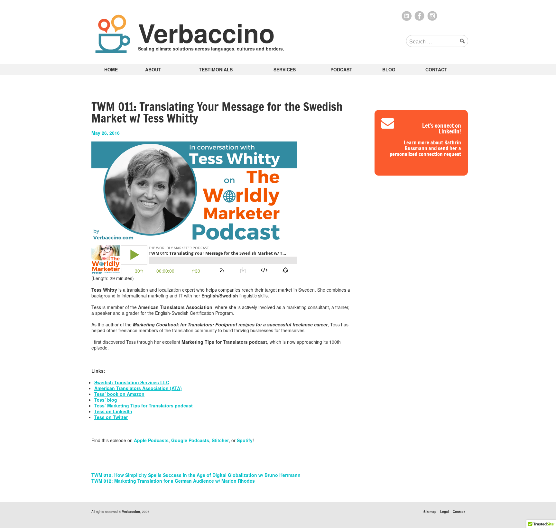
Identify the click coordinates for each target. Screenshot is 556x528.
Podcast (341, 69)
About (153, 69)
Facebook (419, 16)
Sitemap (429, 511)
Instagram (432, 16)
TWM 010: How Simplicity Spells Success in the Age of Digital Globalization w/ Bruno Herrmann (196, 475)
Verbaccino (206, 32)
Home (111, 69)
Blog (388, 69)
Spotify (245, 440)
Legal (444, 511)
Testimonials (216, 69)
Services (284, 69)
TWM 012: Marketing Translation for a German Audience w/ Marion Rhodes (173, 481)
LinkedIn (407, 16)
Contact (436, 69)
